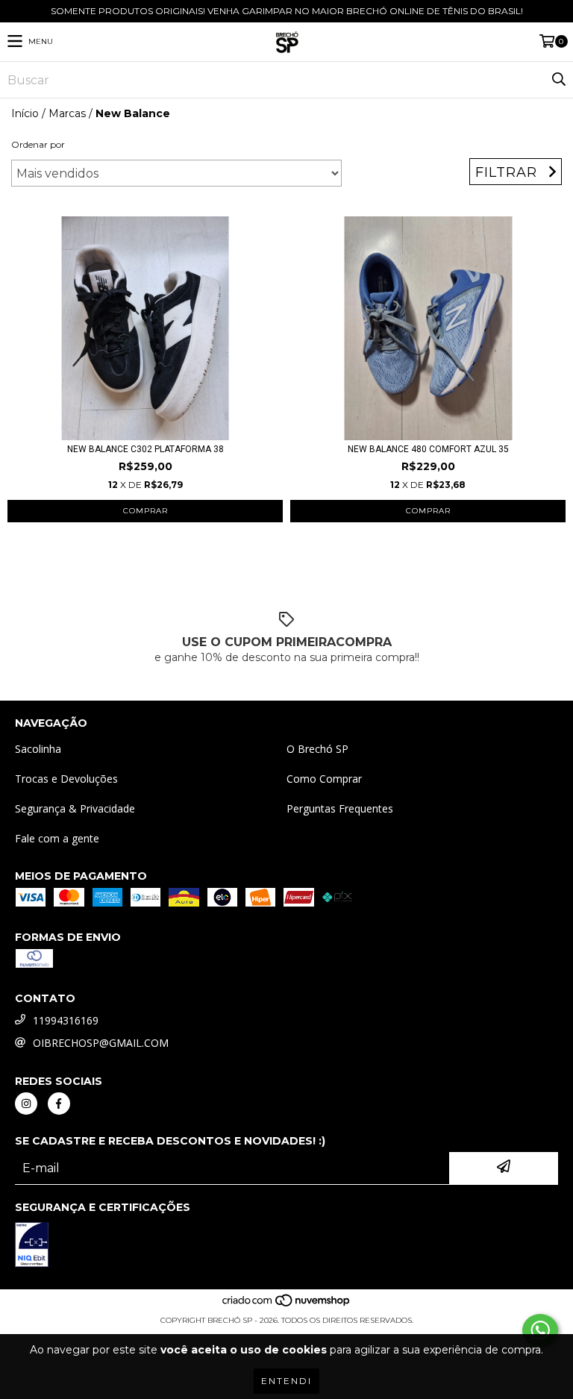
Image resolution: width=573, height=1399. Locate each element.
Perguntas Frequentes (339, 808)
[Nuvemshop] (287, 1305)
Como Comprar (324, 779)
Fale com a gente (57, 838)
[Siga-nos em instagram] (26, 1103)
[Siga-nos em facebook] (59, 1103)
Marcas (67, 113)
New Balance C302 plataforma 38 (145, 449)
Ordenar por (38, 144)
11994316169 (65, 1020)
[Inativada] (31, 1246)
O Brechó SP (317, 749)
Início (25, 113)
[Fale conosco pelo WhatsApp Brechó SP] (540, 1330)
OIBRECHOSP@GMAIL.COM (101, 1043)
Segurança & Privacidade (75, 808)
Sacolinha (38, 749)
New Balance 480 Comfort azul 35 (428, 449)
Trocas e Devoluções (66, 779)
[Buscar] (558, 79)
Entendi (286, 1380)
